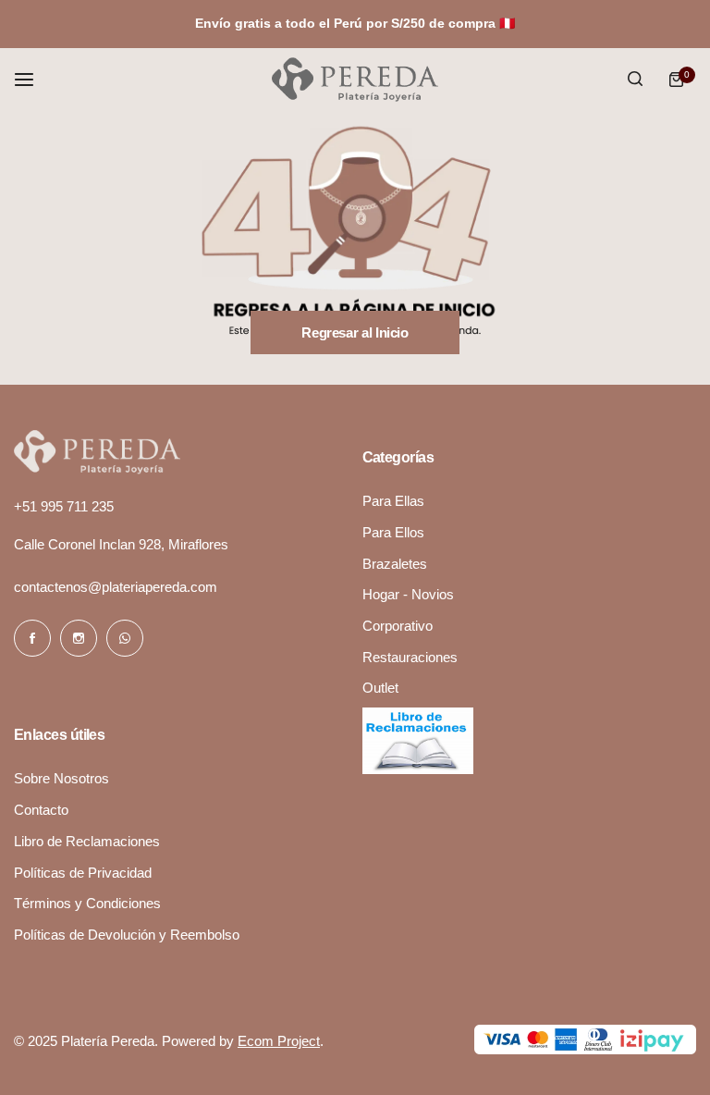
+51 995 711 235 (64, 506)
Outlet (380, 687)
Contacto (41, 810)
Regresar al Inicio (355, 332)
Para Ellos (393, 532)
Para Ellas (393, 501)
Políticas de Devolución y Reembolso (126, 934)
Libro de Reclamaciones (87, 841)
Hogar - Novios (408, 594)
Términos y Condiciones (87, 903)
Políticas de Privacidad (83, 872)
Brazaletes (394, 564)
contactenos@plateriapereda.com (115, 587)
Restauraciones (410, 657)
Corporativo (397, 626)
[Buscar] (635, 79)
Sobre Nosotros (61, 778)
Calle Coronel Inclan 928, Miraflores (121, 544)
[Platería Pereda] (355, 79)
